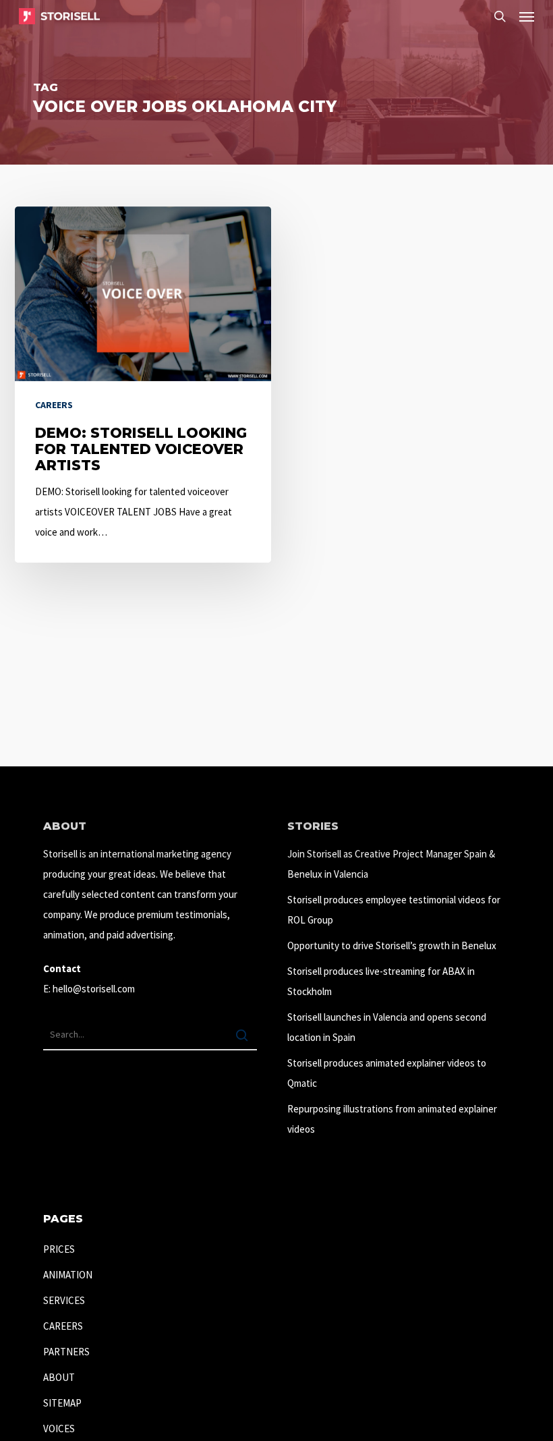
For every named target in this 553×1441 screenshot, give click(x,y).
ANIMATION (67, 1274)
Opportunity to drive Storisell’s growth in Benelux (391, 945)
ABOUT (59, 1377)
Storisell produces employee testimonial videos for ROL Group (393, 909)
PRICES (59, 1249)
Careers (54, 405)
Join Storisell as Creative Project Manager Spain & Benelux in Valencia (391, 863)
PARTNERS (66, 1351)
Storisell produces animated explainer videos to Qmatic (386, 1073)
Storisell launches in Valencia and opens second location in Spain (386, 1027)
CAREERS (63, 1326)
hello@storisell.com (94, 988)
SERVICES (64, 1300)
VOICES (59, 1428)
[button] (526, 16)
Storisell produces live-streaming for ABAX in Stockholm (381, 981)
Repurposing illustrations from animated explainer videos (392, 1118)
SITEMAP (62, 1402)
